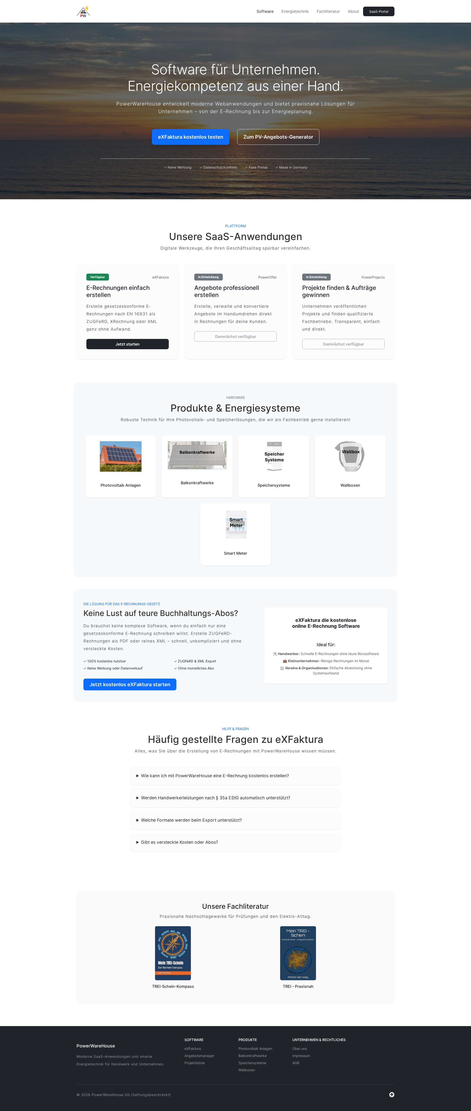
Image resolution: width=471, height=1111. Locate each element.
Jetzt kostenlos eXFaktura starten (130, 684)
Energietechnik (295, 11)
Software (265, 11)
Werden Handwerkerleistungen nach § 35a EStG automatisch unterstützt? (215, 797)
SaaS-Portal (378, 11)
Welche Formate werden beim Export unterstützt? (191, 820)
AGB (295, 1063)
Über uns (299, 1048)
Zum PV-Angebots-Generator (278, 137)
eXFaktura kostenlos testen (190, 137)
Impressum (301, 1056)
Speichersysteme (252, 1063)
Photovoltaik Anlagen (255, 1048)
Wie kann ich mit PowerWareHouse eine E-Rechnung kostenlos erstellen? (215, 775)
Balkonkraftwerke (252, 1056)
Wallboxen (246, 1070)
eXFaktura (192, 1048)
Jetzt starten (128, 344)
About (353, 11)
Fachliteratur (328, 11)
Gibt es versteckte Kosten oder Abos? (179, 842)
